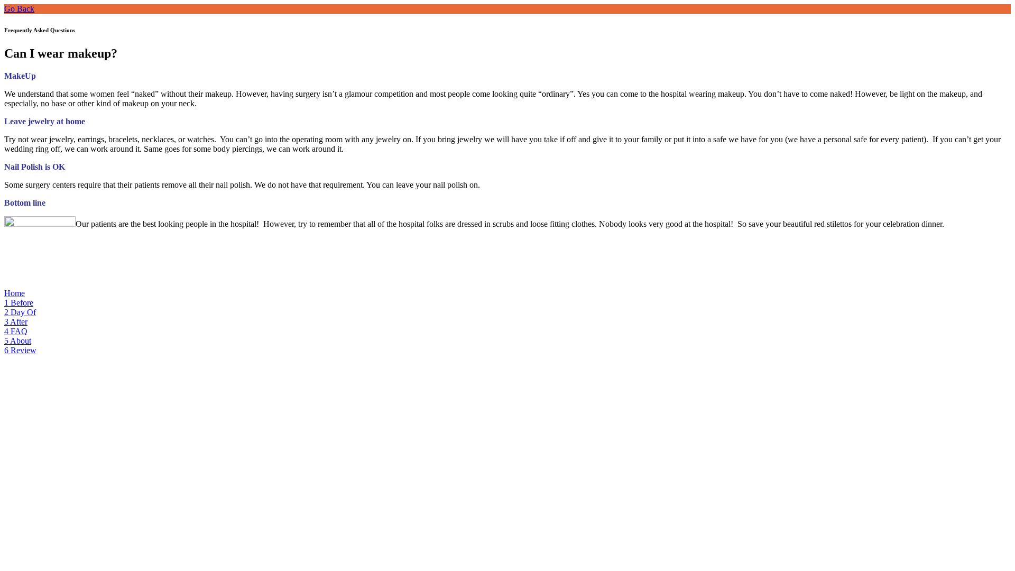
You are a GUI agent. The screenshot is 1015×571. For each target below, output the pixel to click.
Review (20, 350)
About (17, 340)
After (15, 321)
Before (18, 302)
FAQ (15, 331)
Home (14, 293)
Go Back (19, 8)
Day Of (20, 312)
